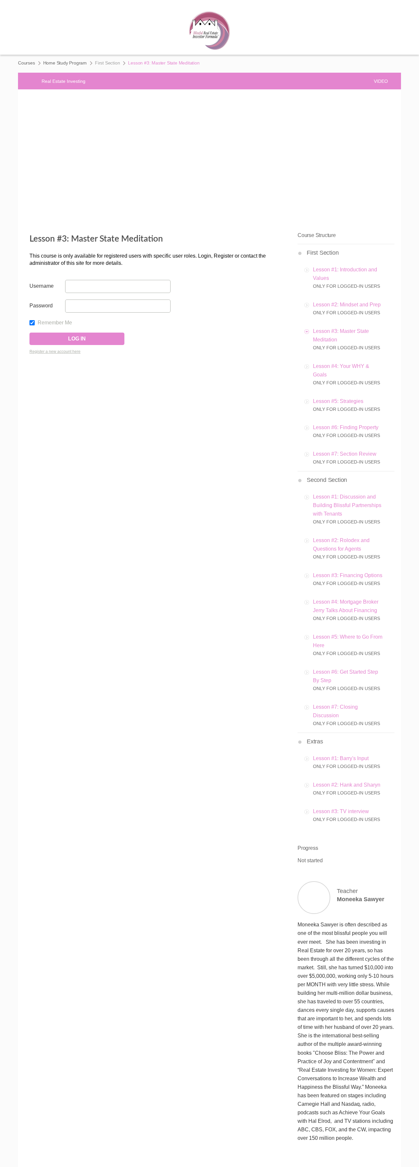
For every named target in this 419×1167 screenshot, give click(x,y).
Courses (26, 62)
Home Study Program (65, 62)
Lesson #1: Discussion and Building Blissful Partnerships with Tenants (347, 505)
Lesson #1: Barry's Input (341, 758)
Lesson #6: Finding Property (345, 427)
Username (41, 286)
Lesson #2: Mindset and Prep (347, 304)
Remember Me (54, 322)
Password (41, 305)
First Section (107, 62)
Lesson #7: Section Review (344, 454)
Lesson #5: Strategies (338, 401)
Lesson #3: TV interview (341, 811)
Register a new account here (55, 351)
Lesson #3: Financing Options (347, 575)
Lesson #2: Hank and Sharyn (346, 785)
